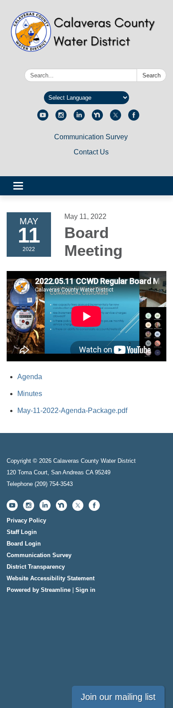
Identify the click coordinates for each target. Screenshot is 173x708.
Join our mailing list (118, 697)
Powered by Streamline (39, 590)
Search (151, 75)
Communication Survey (91, 137)
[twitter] (115, 118)
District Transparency (36, 566)
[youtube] (42, 118)
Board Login (24, 543)
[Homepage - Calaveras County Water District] (86, 36)
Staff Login (22, 532)
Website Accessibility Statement (50, 578)
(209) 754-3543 (54, 484)
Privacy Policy (26, 520)
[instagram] (61, 118)
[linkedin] (79, 118)
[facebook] (133, 118)
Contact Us (91, 152)
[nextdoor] (97, 118)
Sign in (85, 590)
